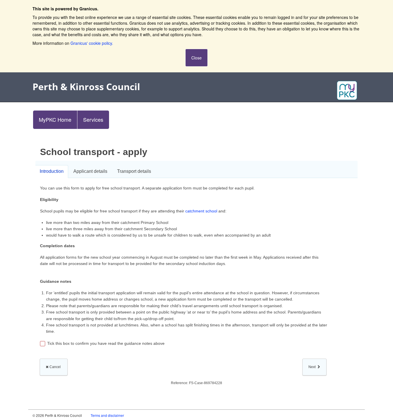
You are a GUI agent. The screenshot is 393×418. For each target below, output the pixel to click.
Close (196, 58)
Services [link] (93, 119)
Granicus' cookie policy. (91, 43)
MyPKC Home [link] (55, 119)
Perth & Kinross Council (86, 86)
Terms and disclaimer (107, 415)
